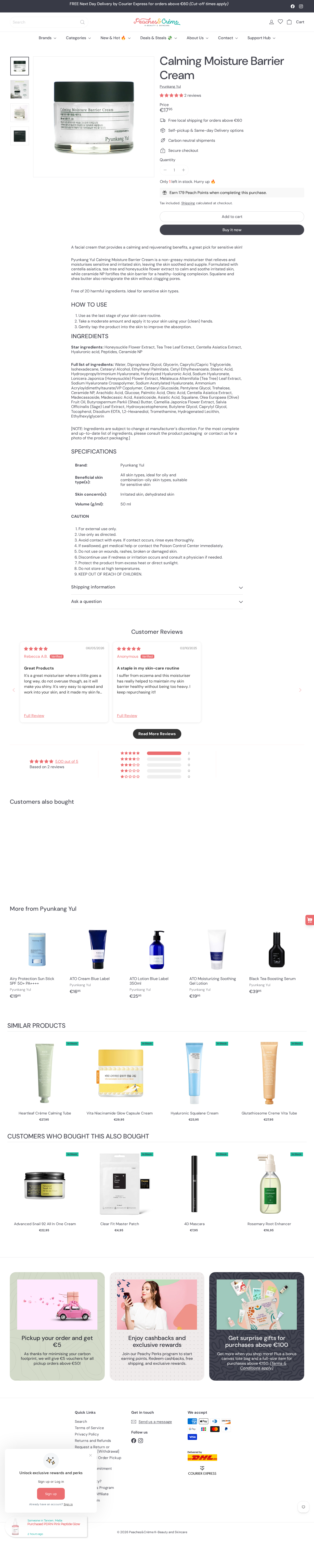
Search (81, 1421)
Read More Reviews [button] (157, 733)
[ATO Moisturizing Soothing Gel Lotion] (216, 963)
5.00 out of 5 (66, 761)
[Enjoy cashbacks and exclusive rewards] (157, 1304)
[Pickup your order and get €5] (57, 1304)
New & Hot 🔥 (114, 37)
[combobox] (49, 22)
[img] (36, 648)
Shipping (188, 203)
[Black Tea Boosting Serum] (276, 960)
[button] (172, 95)
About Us (196, 37)
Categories (76, 37)
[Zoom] (93, 117)
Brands (45, 37)
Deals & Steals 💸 (156, 37)
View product (44, 1078)
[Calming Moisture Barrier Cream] (32, 851)
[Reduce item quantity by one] (165, 170)
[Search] (82, 22)
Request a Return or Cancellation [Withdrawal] (97, 1449)
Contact (226, 37)
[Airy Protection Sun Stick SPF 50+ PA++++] (37, 963)
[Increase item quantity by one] (183, 170)
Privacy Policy (87, 1434)
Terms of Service (89, 1427)
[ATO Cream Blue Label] (97, 960)
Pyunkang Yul (58, 908)
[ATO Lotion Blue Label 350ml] (157, 963)
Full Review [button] (34, 715)
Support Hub (260, 37)
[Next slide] (300, 689)
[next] (302, 1082)
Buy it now (231, 229)
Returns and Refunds (93, 1440)
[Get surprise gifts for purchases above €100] (257, 1304)
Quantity (167, 159)
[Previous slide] (14, 689)
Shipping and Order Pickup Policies (98, 1460)
